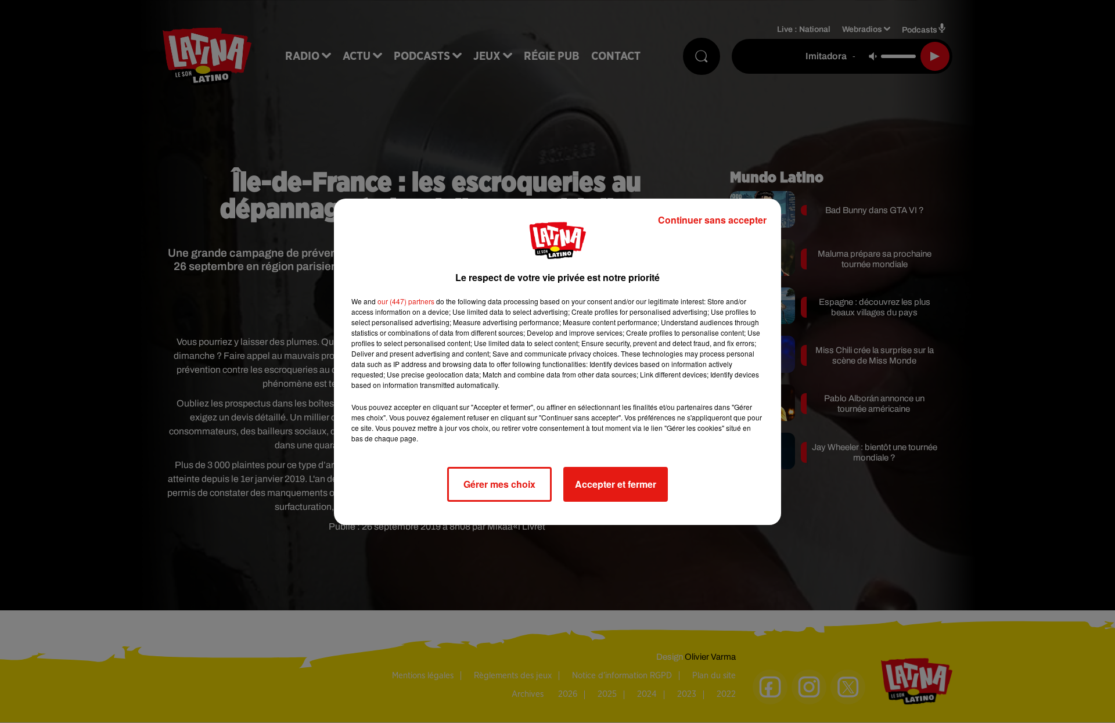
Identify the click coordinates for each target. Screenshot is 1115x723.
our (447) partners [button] (405, 301)
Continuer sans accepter (712, 219)
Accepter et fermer (615, 484)
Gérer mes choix (499, 484)
